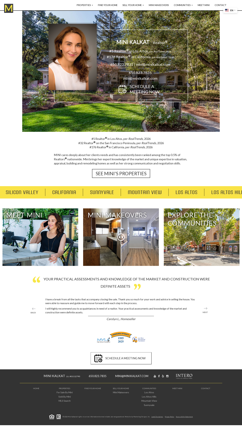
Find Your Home (108, 5)
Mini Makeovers (159, 5)
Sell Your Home (132, 5)
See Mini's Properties (121, 173)
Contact (220, 5)
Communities (182, 5)
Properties (84, 5)
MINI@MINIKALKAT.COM (131, 376)
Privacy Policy (169, 417)
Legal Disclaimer (157, 417)
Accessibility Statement (184, 417)
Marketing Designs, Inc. (141, 417)
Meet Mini (204, 5)
